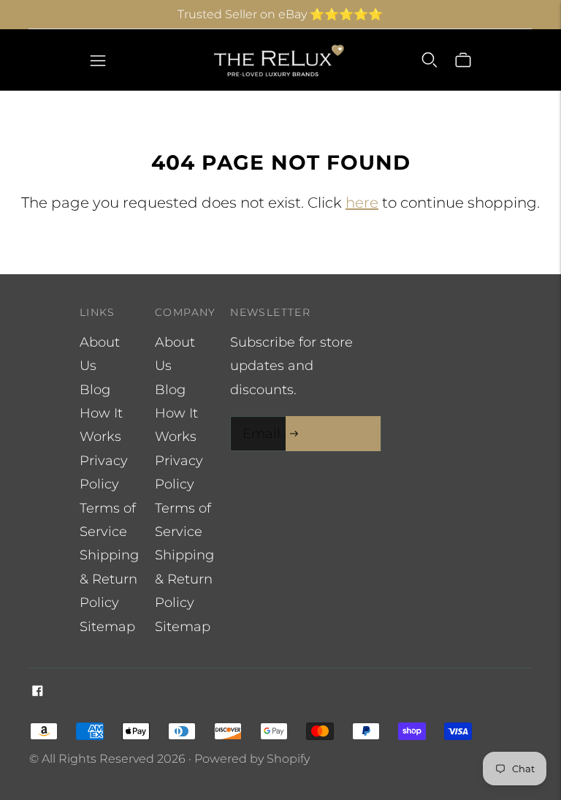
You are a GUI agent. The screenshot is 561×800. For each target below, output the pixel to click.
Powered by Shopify (252, 759)
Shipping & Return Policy (109, 579)
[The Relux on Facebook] (37, 692)
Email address (286, 419)
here (362, 202)
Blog (95, 390)
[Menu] (98, 60)
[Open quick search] (429, 60)
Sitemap (107, 627)
